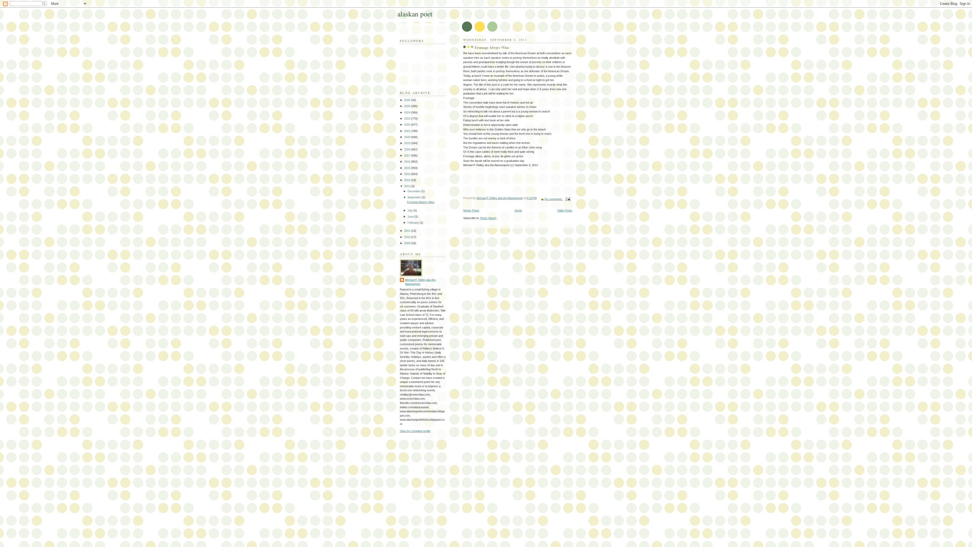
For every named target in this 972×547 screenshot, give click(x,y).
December (414, 191)
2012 (407, 186)
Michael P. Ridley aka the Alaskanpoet (420, 282)
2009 (407, 243)
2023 (407, 118)
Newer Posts (471, 210)
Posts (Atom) (488, 218)
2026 (407, 100)
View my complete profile (415, 431)
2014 (407, 173)
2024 (407, 112)
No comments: (553, 199)
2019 (407, 143)
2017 (407, 155)
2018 (407, 149)
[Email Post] (567, 199)
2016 (407, 161)
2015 (407, 167)
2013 (407, 180)
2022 (407, 124)
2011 (407, 230)
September (415, 197)
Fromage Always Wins (492, 47)
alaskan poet (414, 13)
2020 (407, 137)
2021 (407, 130)
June (411, 216)
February (414, 222)
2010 (407, 237)
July (410, 210)
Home (518, 210)
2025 (407, 106)
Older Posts (564, 210)
